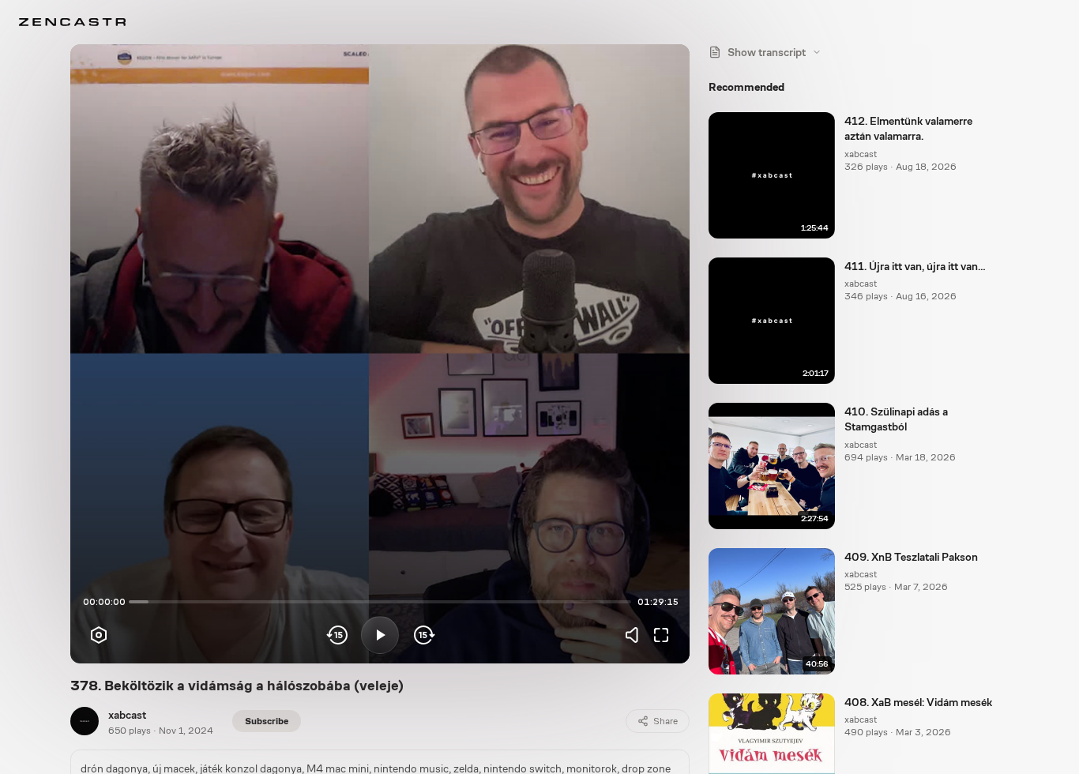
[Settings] (98, 635)
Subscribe (266, 721)
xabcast (127, 714)
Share (665, 721)
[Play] (380, 635)
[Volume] (636, 635)
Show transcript (766, 52)
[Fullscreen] (661, 635)
